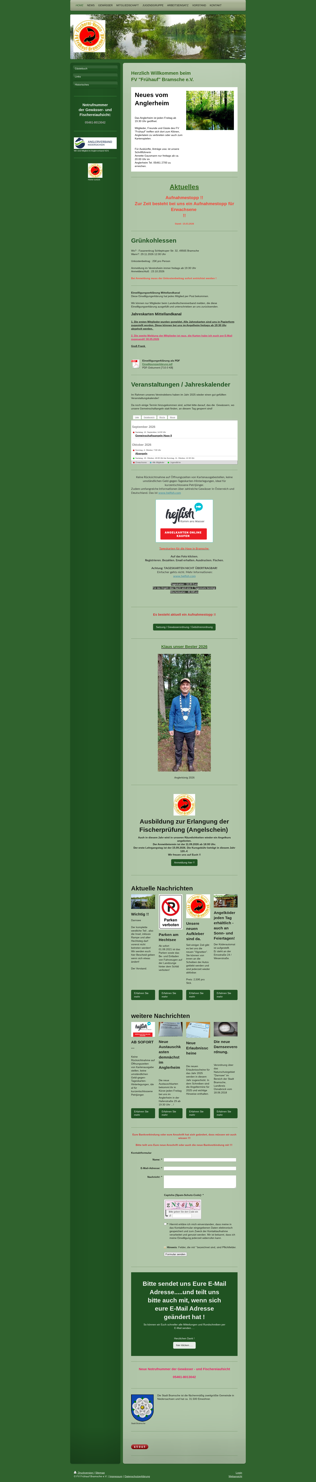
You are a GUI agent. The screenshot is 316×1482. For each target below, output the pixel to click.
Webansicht (235, 1476)
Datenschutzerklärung (137, 1476)
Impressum (115, 1476)
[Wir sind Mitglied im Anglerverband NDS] (95, 143)
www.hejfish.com (169, 492)
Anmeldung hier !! (184, 862)
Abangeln (141, 453)
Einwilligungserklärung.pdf (157, 364)
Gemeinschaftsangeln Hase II (153, 435)
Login (239, 1472)
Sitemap (100, 1472)
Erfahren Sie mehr (141, 995)
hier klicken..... (184, 1345)
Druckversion (85, 1472)
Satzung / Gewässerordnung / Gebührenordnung (184, 627)
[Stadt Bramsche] (142, 1408)
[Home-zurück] (95, 170)
